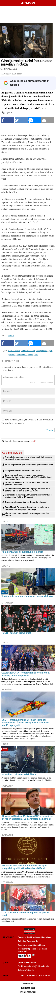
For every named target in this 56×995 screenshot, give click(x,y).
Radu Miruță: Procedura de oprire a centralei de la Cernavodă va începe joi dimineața (27, 508)
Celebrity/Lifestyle (26, 970)
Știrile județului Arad (27, 962)
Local (5, 521)
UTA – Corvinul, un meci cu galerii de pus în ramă (25, 914)
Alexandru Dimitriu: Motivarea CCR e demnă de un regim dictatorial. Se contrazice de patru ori (27, 817)
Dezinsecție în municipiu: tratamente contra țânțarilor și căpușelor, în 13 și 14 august (28, 496)
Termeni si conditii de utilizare (31, 945)
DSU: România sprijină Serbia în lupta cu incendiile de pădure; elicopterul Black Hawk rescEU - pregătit (25, 723)
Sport (6, 975)
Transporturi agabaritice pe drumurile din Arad (26, 502)
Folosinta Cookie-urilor (28, 941)
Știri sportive (44, 975)
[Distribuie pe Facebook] (7, 120)
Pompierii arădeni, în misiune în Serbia (22, 471)
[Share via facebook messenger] (34, 120)
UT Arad (7, 602)
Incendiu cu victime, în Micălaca (18, 774)
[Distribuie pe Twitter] (21, 120)
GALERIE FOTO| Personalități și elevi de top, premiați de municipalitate (25, 674)
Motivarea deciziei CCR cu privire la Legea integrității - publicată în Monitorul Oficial (24, 867)
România (7, 689)
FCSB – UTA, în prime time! (16, 633)
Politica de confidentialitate (39, 937)
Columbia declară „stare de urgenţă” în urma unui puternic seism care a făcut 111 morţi (27, 490)
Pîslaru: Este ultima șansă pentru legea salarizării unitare (27, 514)
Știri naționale (42, 966)
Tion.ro (11, 335)
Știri (5, 962)
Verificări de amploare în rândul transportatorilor (27, 596)
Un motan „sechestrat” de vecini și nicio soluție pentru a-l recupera (26, 483)
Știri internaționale (26, 966)
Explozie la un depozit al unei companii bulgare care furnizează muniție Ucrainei (28, 458)
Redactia (22, 937)
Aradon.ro (8, 937)
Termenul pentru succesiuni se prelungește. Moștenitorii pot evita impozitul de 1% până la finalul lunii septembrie (28, 477)
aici (33, 441)
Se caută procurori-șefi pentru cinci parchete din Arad (29, 465)
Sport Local (32, 975)
